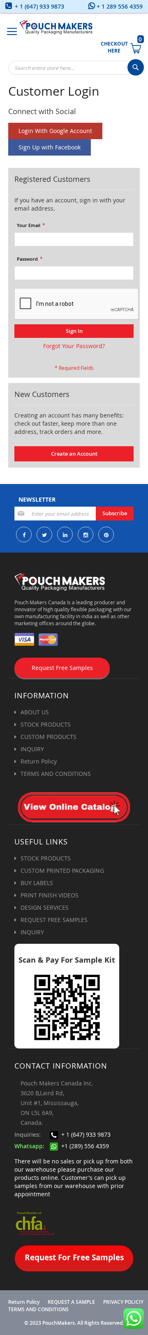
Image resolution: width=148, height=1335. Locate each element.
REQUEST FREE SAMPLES (54, 920)
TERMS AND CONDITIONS (56, 774)
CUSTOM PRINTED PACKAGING (62, 870)
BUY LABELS (37, 883)
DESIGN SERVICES (45, 907)
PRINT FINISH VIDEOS (50, 895)
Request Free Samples (62, 668)
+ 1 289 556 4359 (119, 6)
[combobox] (76, 68)
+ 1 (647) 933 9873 (38, 6)
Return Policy (39, 761)
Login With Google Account (55, 131)
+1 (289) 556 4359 (84, 1146)
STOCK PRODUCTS (46, 724)
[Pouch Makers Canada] (55, 27)
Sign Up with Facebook (49, 147)
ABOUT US (35, 712)
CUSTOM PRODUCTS (48, 737)
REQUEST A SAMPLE (71, 1302)
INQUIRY (32, 749)
